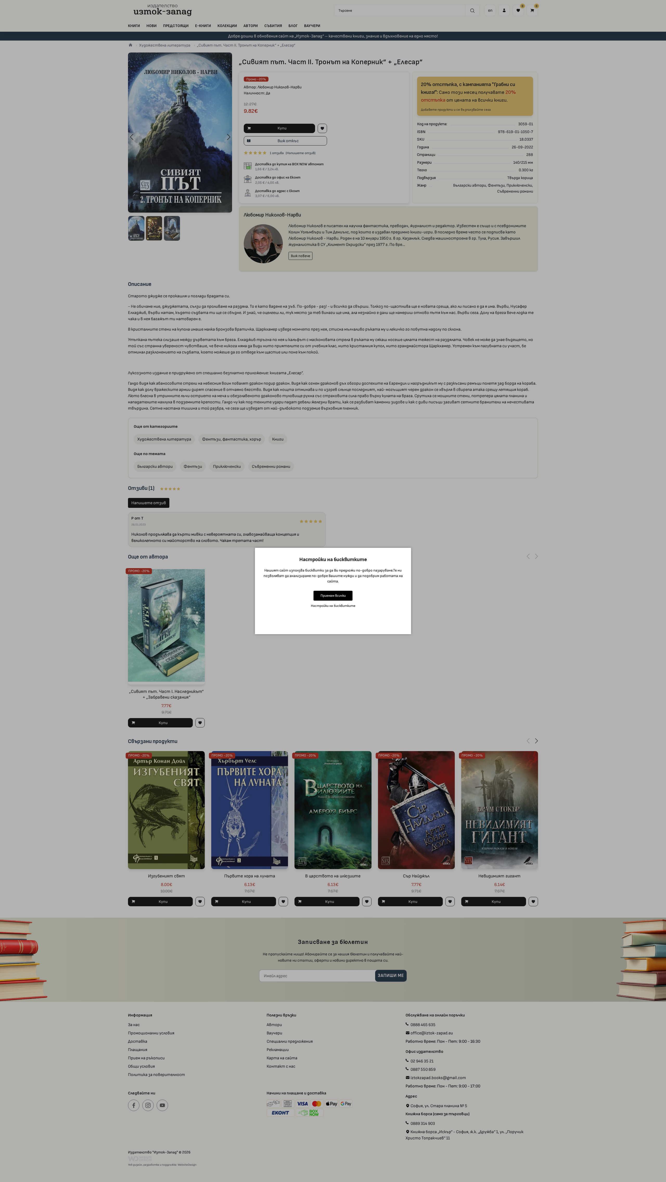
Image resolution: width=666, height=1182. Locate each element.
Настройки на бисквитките (333, 606)
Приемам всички (333, 595)
